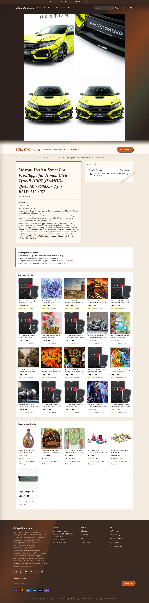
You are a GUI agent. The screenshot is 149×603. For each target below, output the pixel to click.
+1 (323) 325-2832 (58, 537)
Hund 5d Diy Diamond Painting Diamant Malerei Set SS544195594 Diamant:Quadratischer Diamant (51, 336)
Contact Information (117, 546)
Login (117, 8)
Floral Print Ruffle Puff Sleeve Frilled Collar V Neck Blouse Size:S (74, 451)
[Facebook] (15, 571)
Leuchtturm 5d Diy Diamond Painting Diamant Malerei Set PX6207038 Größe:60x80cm (74, 302)
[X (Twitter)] (36, 571)
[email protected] (67, 261)
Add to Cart (125, 149)
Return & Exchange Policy (57, 263)
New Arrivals (60, 8)
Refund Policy (115, 531)
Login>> (24, 464)
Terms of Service (116, 539)
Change (126, 170)
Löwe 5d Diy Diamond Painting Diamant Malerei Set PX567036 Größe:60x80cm (28, 371)
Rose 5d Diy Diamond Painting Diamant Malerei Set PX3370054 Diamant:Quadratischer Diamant (51, 302)
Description (23, 202)
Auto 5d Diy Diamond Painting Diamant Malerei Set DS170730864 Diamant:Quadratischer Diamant (120, 336)
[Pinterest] (42, 571)
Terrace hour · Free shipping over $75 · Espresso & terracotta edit (74, 2)
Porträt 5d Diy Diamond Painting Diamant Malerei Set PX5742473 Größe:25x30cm (97, 405)
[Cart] (131, 8)
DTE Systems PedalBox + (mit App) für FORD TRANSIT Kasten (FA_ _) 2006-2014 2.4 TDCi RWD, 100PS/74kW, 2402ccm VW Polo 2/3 (120, 302)
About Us (84, 531)
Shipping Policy (115, 542)
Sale (69, 8)
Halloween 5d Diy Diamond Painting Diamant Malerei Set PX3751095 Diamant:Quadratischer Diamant (51, 371)
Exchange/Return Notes (28, 253)
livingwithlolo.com (25, 8)
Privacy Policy (115, 535)
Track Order (85, 542)
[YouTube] (26, 571)
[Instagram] (21, 571)
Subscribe (129, 583)
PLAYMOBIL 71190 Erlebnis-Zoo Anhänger (119, 451)
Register (125, 8)
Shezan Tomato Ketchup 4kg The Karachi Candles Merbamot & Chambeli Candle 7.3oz (28, 451)
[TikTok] (31, 571)
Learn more (73, 149)
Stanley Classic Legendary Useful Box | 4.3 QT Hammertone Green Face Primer (27, 492)
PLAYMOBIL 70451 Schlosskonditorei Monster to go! (97, 451)
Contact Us (85, 535)
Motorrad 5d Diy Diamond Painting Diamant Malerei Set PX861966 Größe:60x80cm (97, 336)
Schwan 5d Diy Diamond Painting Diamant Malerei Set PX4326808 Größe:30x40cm (28, 405)
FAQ (82, 539)
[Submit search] (112, 8)
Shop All (47, 8)
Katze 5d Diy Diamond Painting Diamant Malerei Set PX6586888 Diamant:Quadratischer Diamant (120, 371)
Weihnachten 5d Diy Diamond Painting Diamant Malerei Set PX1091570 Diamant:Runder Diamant (74, 371)
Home (39, 8)
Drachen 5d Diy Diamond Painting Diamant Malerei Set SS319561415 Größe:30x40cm (97, 302)
